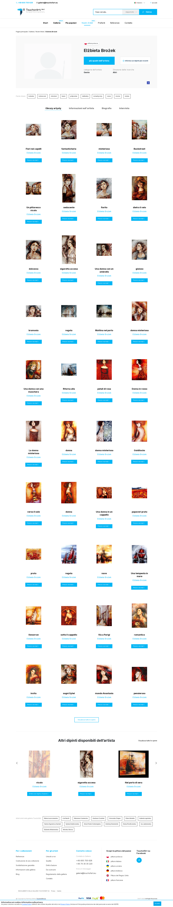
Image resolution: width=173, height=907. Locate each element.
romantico (139, 635)
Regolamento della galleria (56, 874)
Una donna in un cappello (104, 513)
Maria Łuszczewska (51, 818)
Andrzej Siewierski (111, 824)
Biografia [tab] (106, 108)
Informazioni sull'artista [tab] (81, 108)
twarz (63, 96)
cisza (109, 96)
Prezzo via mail (32, 160)
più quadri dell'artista (99, 61)
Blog (17, 874)
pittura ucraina (116, 866)
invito (33, 693)
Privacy (53, 891)
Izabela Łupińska (145, 818)
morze (118, 96)
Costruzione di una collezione (27, 861)
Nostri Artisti (87, 23)
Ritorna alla (69, 389)
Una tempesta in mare (139, 575)
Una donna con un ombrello (104, 270)
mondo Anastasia (104, 693)
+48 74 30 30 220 (84, 864)
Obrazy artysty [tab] (53, 108)
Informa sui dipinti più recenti (136, 61)
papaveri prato (139, 512)
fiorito (104, 207)
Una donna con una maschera (34, 390)
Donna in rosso (139, 389)
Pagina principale (22, 32)
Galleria (31, 32)
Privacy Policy (65, 904)
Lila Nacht (66, 818)
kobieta (31, 96)
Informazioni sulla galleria (25, 870)
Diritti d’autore (51, 865)
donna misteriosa (139, 330)
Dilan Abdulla (130, 818)
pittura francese (117, 880)
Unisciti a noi (51, 856)
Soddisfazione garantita (25, 865)
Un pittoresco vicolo (33, 209)
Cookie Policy (27, 904)
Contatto (128, 23)
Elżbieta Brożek (99, 50)
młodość (54, 96)
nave (104, 573)
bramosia (33, 330)
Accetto (157, 903)
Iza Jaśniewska (146, 824)
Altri (115, 72)
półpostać (73, 96)
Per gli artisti (52, 851)
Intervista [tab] (124, 108)
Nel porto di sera (133, 782)
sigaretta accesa (69, 269)
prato (33, 573)
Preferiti (101, 23)
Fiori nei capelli (33, 149)
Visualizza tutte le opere (86, 720)
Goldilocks (139, 450)
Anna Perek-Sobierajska (92, 824)
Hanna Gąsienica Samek (52, 824)
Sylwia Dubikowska (72, 824)
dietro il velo (139, 207)
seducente (68, 207)
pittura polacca (116, 857)
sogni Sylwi (69, 693)
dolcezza (33, 269)
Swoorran (33, 635)
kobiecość (42, 96)
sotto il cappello (69, 635)
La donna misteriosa (33, 452)
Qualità (48, 861)
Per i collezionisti (24, 851)
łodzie (127, 96)
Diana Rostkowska (129, 824)
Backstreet (139, 149)
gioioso (139, 269)
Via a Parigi (104, 635)
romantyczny (97, 96)
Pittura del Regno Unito (120, 875)
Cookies (59, 891)
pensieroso (139, 693)
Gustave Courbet (98, 818)
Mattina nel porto (104, 330)
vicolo (39, 782)
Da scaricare (51, 870)
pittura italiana (116, 861)
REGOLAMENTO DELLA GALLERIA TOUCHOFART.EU (34, 891)
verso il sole (33, 512)
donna (69, 450)
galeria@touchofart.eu (48, 3)
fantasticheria (68, 149)
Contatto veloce (84, 851)
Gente (87, 72)
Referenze (114, 23)
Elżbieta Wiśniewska (51, 829)
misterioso (104, 149)
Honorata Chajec (115, 818)
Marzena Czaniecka (81, 818)
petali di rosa (104, 389)
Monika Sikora (68, 829)
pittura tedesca (116, 871)
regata (68, 330)
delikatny (85, 96)
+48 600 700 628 (25, 3)
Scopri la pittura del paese (118, 851)
